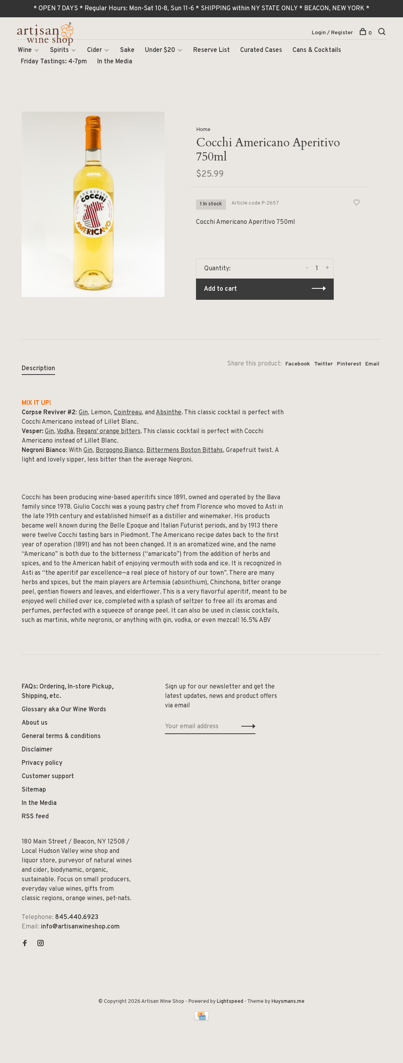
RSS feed (35, 817)
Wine (25, 50)
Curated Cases (261, 50)
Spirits (59, 50)
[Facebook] (25, 944)
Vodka (65, 432)
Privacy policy (42, 763)
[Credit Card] (201, 1019)
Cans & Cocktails (316, 50)
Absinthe (168, 413)
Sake (127, 50)
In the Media (114, 62)
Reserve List (211, 50)
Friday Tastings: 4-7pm (54, 62)
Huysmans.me (288, 1001)
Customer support (48, 777)
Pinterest (349, 364)
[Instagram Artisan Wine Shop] (40, 944)
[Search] (382, 33)
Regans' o (89, 432)
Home (203, 129)
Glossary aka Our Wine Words (64, 710)
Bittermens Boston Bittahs (184, 450)
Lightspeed (230, 1001)
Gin (83, 413)
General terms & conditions (61, 736)
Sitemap (34, 790)
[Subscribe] (246, 726)
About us (35, 723)
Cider (94, 50)
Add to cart (220, 289)
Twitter (323, 364)
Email (372, 364)
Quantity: (217, 269)
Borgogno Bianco (119, 450)
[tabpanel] (93, 204)
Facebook (297, 364)
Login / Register (332, 33)
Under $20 (160, 50)
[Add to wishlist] (356, 204)
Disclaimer (37, 750)
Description (38, 369)
